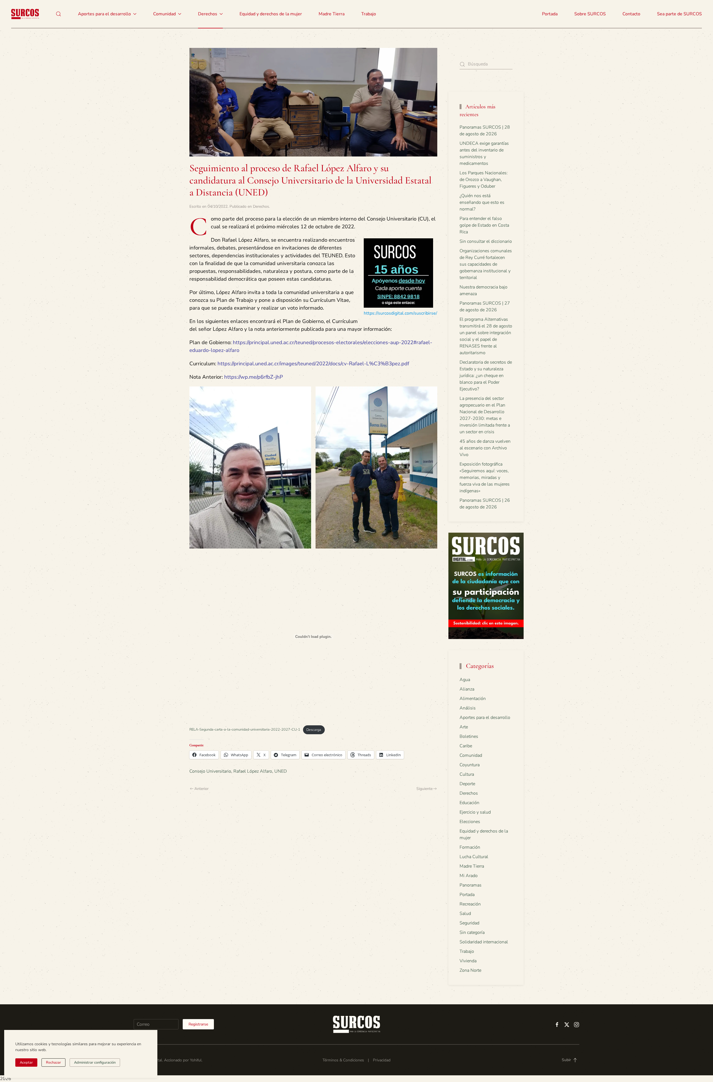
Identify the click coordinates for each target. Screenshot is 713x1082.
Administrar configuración (95, 1062)
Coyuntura (470, 765)
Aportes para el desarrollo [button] (104, 14)
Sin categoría (472, 932)
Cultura (467, 774)
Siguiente (424, 788)
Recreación (470, 904)
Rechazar (53, 1062)
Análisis (468, 708)
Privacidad (381, 1060)
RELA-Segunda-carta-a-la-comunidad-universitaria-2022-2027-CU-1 (244, 729)
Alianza (467, 689)
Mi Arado (469, 876)
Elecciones (470, 822)
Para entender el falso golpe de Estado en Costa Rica (484, 225)
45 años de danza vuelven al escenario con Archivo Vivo (485, 448)
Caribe (466, 746)
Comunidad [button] (164, 14)
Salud (465, 913)
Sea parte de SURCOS (679, 14)
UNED (280, 771)
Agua (465, 680)
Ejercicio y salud (475, 812)
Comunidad (471, 755)
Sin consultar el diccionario (486, 241)
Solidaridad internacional (484, 942)
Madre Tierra (332, 14)
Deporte (467, 784)
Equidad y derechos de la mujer (271, 14)
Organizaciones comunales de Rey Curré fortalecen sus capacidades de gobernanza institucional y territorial (486, 264)
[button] (58, 14)
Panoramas (471, 885)
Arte (464, 727)
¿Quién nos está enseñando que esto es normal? (482, 202)
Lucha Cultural (474, 857)
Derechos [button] (207, 14)
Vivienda (468, 961)
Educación (469, 803)
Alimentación (473, 699)
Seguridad (469, 923)
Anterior (201, 788)
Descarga (313, 729)
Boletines (469, 736)
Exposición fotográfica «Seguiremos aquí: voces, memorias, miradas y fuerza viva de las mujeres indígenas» (485, 477)
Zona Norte (470, 970)
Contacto (631, 14)
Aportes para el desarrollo (485, 717)
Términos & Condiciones (343, 1060)
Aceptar (26, 1062)
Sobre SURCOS (590, 14)
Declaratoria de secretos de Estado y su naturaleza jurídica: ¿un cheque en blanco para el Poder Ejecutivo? (486, 375)
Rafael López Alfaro (252, 771)
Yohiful (196, 1060)
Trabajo (368, 14)
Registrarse (198, 1024)
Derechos (261, 206)
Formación (470, 847)
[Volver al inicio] (25, 14)
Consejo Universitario (210, 771)
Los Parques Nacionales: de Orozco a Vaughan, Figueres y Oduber (484, 179)
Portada (550, 14)
